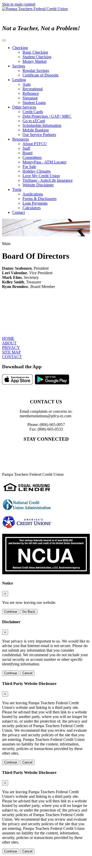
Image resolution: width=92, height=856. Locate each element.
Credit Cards (32, 112)
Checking (20, 47)
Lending (19, 80)
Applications (32, 194)
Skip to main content (18, 4)
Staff (26, 148)
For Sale (29, 166)
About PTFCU (34, 144)
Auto (26, 84)
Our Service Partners (39, 134)
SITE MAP (11, 352)
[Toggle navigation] (4, 40)
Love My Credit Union (41, 176)
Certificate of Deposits (40, 75)
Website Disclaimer (38, 185)
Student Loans (34, 102)
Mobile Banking (35, 130)
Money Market (34, 61)
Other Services (24, 107)
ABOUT (9, 343)
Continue (10, 612)
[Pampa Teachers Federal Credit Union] (35, 9)
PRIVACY (11, 347)
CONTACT (12, 357)
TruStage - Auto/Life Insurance (47, 180)
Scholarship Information (41, 125)
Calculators (31, 208)
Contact (18, 212)
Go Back (28, 612)
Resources (20, 139)
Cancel (27, 673)
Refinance (30, 93)
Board (27, 153)
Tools (16, 189)
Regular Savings (35, 70)
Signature (30, 98)
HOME (8, 338)
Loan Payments (35, 203)
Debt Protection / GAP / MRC (46, 116)
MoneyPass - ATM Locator (44, 162)
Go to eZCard (33, 121)
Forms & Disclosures (39, 198)
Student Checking (36, 57)
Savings (18, 66)
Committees (32, 157)
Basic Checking (35, 52)
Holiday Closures (36, 171)
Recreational (32, 89)
